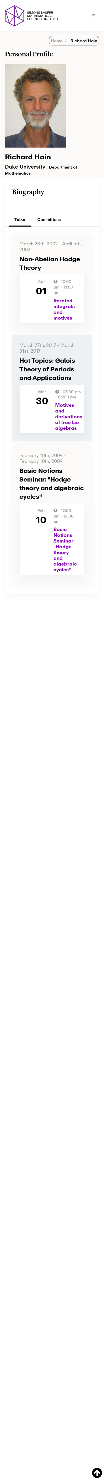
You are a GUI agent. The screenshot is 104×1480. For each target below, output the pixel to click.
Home (56, 41)
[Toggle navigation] (93, 15)
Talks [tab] (19, 219)
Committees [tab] (49, 219)
